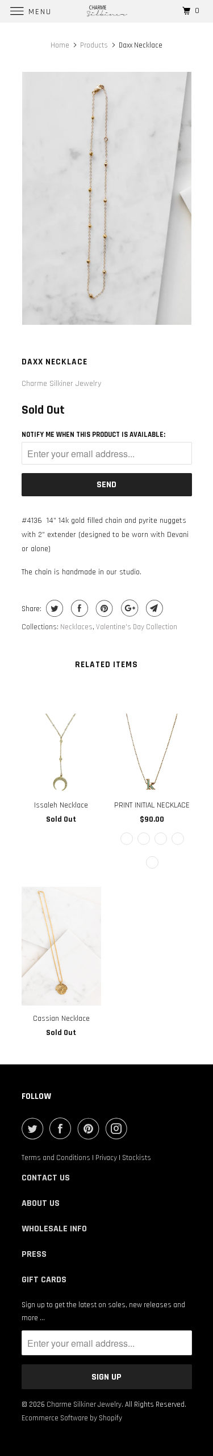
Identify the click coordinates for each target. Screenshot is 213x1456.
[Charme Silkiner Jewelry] (106, 11)
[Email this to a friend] (153, 608)
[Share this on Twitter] (53, 608)
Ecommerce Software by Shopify (72, 1418)
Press (34, 1254)
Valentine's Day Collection (136, 627)
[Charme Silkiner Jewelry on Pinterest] (91, 1128)
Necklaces (76, 627)
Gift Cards (44, 1280)
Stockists (136, 1157)
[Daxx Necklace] (107, 198)
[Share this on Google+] (128, 608)
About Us (41, 1203)
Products (94, 45)
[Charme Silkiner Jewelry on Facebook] (62, 1128)
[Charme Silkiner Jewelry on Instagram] (119, 1128)
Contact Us (46, 1178)
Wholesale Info (54, 1229)
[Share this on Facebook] (78, 608)
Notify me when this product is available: (93, 434)
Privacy (106, 1157)
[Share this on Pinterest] (103, 608)
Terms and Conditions (56, 1157)
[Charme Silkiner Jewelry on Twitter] (35, 1128)
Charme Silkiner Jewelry (61, 384)
